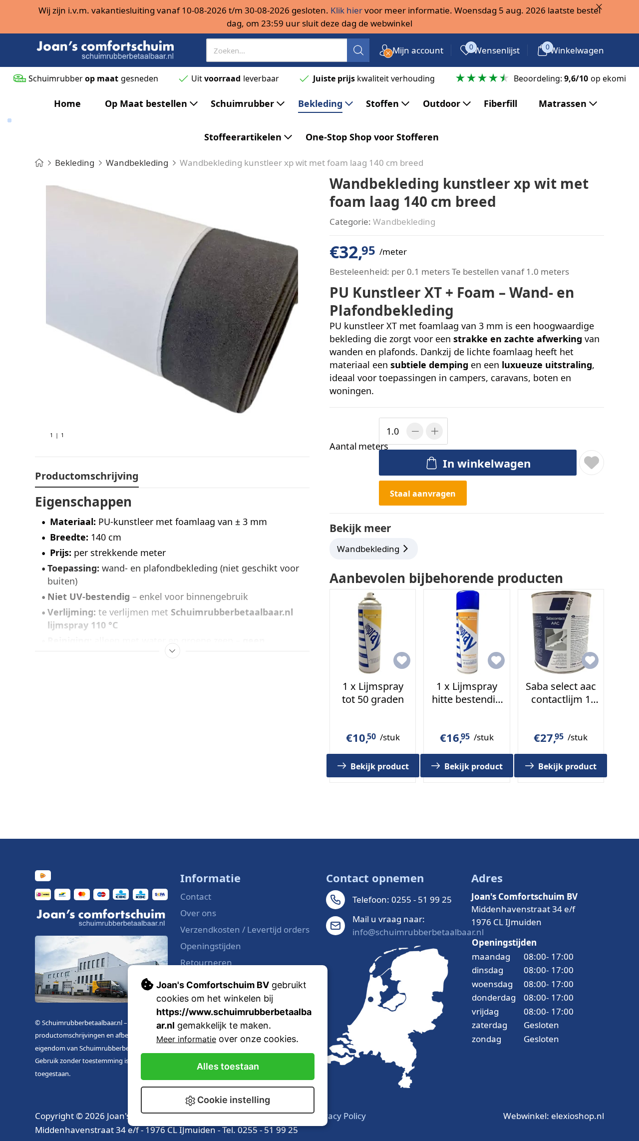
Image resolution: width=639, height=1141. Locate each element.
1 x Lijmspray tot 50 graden (373, 692)
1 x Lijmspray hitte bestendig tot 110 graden (466, 699)
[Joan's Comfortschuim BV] (106, 50)
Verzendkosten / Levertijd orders (245, 929)
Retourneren (206, 962)
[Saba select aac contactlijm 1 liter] (561, 632)
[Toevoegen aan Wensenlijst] (591, 462)
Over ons (198, 913)
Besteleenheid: (359, 271)
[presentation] (288, 50)
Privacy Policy (339, 1116)
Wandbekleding (404, 221)
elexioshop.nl (577, 1116)
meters (352, 446)
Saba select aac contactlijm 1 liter (561, 699)
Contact (195, 896)
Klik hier (346, 10)
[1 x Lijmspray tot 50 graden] (372, 632)
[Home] (39, 162)
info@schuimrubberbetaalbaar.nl (418, 932)
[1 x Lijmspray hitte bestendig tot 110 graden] (466, 632)
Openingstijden (210, 946)
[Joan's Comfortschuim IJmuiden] (387, 1017)
